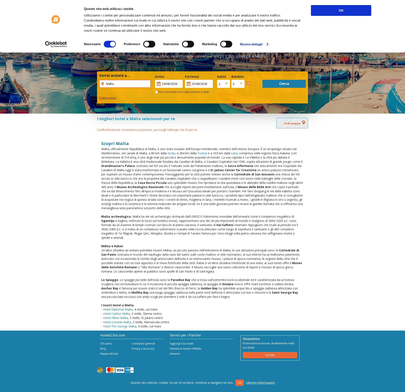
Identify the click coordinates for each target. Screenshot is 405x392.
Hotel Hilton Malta (115, 318)
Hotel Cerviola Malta (117, 322)
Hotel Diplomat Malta (118, 309)
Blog (103, 348)
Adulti (221, 77)
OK (341, 10)
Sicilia (171, 153)
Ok (240, 383)
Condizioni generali (143, 343)
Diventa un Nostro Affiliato (185, 348)
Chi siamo (106, 343)
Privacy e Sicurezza (143, 348)
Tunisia (202, 153)
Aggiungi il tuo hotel (181, 343)
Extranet (175, 353)
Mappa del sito (109, 353)
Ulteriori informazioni (260, 383)
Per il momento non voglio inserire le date (184, 92)
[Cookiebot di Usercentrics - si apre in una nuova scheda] (56, 44)
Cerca (284, 84)
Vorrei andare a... (114, 75)
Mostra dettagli (251, 44)
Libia (234, 153)
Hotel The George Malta (119, 326)
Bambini (237, 77)
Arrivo (159, 77)
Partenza (192, 77)
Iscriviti (270, 355)
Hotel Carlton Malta (116, 314)
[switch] (149, 44)
